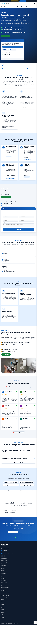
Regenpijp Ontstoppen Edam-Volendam (11, 485)
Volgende (18, 229)
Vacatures (2, 607)
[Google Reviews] (4, 556)
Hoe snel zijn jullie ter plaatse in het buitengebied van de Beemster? (15, 458)
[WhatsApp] (2, 556)
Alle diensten (3, 602)
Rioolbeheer (3, 570)
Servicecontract (3, 573)
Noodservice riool (4, 575)
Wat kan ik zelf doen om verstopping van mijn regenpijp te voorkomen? (15, 462)
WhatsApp (17, 197)
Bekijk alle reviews (26, 386)
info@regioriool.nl (5, 552)
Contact (2, 617)
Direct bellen (6, 35)
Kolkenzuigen (3, 578)
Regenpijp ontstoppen (13, 6)
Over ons (2, 601)
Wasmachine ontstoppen (5, 595)
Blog (2, 614)
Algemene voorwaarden (9, 623)
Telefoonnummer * (5, 218)
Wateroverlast (6, 510)
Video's (2, 612)
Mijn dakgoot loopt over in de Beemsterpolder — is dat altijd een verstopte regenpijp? (16, 451)
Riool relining (3, 576)
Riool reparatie (3, 565)
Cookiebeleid (16, 623)
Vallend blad (6, 512)
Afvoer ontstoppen (4, 582)
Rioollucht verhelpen (4, 597)
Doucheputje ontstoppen (5, 587)
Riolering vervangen (4, 563)
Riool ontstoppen (4, 560)
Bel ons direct (6, 354)
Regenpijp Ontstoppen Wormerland (26, 482)
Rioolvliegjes (3, 571)
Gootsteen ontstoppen (4, 585)
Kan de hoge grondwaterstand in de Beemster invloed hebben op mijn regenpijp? (17, 454)
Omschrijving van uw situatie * (7, 222)
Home (2, 6)
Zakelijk (2, 609)
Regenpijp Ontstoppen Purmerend (11, 482)
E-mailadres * (21, 218)
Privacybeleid (3, 623)
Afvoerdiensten (6, 6)
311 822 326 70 (13, 46)
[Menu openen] (35, 4)
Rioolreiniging (3, 568)
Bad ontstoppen (3, 590)
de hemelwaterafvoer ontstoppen (14, 490)
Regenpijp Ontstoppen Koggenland (27, 485)
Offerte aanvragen (16, 35)
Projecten (2, 604)
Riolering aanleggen (4, 562)
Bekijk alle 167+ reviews (19, 432)
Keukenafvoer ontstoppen (5, 592)
